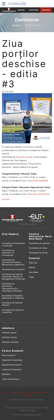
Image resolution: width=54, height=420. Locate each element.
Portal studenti (8, 355)
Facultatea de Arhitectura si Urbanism (13, 244)
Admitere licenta (9, 332)
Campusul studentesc (11, 369)
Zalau (31, 277)
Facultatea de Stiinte (38, 253)
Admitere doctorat (10, 342)
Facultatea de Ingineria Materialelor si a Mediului (13, 296)
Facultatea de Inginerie (39, 243)
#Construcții (22, 157)
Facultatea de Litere (38, 248)
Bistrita (32, 267)
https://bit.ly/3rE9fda (37, 180)
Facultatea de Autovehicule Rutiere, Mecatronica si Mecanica (13, 262)
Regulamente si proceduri (38, 392)
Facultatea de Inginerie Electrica (12, 304)
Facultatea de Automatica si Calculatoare (8, 252)
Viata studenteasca (10, 379)
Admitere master (9, 337)
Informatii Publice (17, 392)
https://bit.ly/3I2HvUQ (38, 194)
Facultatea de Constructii (13, 269)
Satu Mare (33, 272)
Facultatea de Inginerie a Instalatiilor (13, 311)
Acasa (17, 25)
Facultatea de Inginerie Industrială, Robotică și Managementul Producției (13, 276)
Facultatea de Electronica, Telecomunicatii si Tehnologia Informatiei (12, 287)
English (21, 10)
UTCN (5, 392)
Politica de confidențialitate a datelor (27, 415)
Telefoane (33, 10)
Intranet (46, 10)
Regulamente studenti (12, 365)
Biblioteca (6, 374)
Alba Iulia (33, 262)
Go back (6, 199)
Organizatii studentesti (12, 360)
